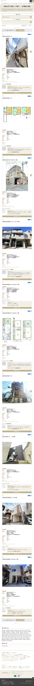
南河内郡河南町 (4, 640)
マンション (13, 654)
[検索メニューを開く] (31, 1)
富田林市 (6, 636)
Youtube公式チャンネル (5, 660)
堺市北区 (29, 634)
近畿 (18, 3)
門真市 (29, 636)
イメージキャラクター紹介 (5, 659)
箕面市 (22, 636)
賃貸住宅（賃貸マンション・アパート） (7, 655)
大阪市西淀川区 (8, 631)
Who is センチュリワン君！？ (14, 659)
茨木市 (28, 635)
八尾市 (30, 635)
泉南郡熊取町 (16, 639)
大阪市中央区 (11, 634)
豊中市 (9, 635)
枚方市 (26, 635)
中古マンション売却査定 (23, 655)
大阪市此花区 (12, 630)
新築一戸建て (3, 654)
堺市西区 (23, 634)
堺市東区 (20, 634)
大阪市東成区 (17, 631)
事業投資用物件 (21, 654)
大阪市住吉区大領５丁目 (7, 36)
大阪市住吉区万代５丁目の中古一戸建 (9, 159)
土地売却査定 (12, 656)
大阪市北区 (7, 634)
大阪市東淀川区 (13, 631)
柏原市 (24, 636)
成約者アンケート (13, 660)
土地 (16, 654)
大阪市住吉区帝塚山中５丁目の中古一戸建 (10, 284)
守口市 (24, 635)
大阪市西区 (15, 630)
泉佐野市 (3, 636)
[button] (31, 52)
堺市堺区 (15, 634)
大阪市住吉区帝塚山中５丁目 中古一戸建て (11, 221)
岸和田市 (6, 635)
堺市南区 (26, 634)
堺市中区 (18, 634)
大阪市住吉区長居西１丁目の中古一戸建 (10, 559)
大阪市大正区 (23, 630)
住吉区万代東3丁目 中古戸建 (8, 436)
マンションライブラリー (18, 656)
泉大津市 (16, 635)
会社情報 (3, 681)
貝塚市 (21, 635)
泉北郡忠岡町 (12, 639)
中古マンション (5, 666)
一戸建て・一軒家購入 (14, 3)
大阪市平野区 (3, 634)
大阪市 (24, 3)
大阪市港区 (19, 630)
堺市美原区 (3, 635)
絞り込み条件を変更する (17, 684)
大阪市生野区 (21, 631)
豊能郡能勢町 (8, 639)
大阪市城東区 (29, 631)
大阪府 (21, 3)
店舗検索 (28, 656)
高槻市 (19, 635)
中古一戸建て (8, 654)
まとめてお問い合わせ (20, 30)
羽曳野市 (27, 636)
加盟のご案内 (6, 681)
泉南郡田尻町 (20, 639)
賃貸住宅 (20, 666)
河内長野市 (12, 636)
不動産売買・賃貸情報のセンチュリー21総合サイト (9, 652)
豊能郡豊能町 (3, 639)
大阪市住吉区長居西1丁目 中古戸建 (9, 497)
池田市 (11, 635)
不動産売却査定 (16, 655)
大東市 (17, 636)
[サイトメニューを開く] (33, 1)
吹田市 (14, 635)
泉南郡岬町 (24, 639)
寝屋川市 (9, 636)
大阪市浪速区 (3, 631)
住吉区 (26, 3)
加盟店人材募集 (11, 681)
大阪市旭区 (25, 631)
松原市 (15, 636)
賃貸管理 (24, 656)
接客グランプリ (22, 659)
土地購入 (10, 666)
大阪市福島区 (8, 630)
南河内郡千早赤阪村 (9, 640)
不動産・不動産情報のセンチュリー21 (6, 3)
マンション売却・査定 (26, 666)
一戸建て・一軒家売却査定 (5, 656)
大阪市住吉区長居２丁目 (7, 98)
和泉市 (20, 636)
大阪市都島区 (3, 630)
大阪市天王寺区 (28, 630)
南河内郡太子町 (28, 639)
